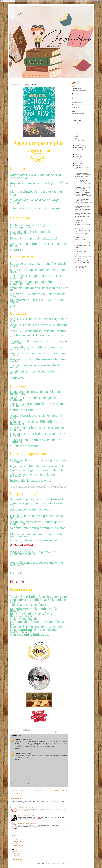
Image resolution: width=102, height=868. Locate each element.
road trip (59, 732)
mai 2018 (77, 156)
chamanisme (24, 732)
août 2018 (77, 150)
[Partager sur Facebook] (28, 730)
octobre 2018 (78, 145)
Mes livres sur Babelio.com (79, 104)
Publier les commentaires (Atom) (26, 793)
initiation (46, 732)
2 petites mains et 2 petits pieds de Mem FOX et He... (83, 203)
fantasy (15, 843)
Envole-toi (77, 247)
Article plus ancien (61, 790)
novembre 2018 (79, 143)
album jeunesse (17, 838)
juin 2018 (77, 154)
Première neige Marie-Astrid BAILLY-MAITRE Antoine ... (82, 191)
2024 (74, 125)
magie (50, 732)
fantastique (31, 732)
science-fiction (17, 845)
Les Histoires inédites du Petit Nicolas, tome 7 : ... (82, 236)
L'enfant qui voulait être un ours (83, 245)
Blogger (67, 863)
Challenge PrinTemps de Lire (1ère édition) (82, 217)
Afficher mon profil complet (79, 90)
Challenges (16, 855)
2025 (74, 123)
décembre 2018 (79, 141)
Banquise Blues (78, 258)
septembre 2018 (79, 147)
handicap (41, 732)
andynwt (56, 863)
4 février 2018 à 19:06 (26, 753)
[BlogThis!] (25, 730)
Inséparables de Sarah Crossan (26, 815)
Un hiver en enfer (79, 220)
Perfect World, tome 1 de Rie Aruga (27, 823)
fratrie (36, 732)
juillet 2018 (78, 152)
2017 (74, 271)
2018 (74, 139)
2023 (74, 127)
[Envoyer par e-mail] (23, 730)
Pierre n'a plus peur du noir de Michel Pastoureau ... (82, 184)
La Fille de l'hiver (79, 228)
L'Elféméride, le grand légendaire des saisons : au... (83, 240)
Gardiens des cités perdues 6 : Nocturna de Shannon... (82, 210)
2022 (74, 130)
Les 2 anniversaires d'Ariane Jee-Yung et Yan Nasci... (82, 181)
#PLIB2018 (17, 732)
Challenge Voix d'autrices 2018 (82, 260)
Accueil (39, 790)
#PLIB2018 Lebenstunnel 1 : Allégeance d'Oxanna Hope (82, 174)
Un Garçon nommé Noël (81, 233)
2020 (75, 134)
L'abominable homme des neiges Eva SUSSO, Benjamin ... (83, 196)
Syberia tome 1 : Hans (80, 251)
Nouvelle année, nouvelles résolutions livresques (81, 267)
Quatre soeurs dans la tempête (83, 243)
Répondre (17, 748)
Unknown (17, 739)
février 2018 (78, 163)
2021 (74, 132)
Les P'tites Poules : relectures (25, 807)
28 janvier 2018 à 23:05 (27, 739)
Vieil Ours (77, 222)
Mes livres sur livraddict (78, 113)
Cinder (76, 249)
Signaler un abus (17, 859)
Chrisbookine (77, 88)
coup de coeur (17, 839)
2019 (74, 136)
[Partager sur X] (26, 730)
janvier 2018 (78, 165)
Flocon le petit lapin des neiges (83, 256)
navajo (54, 732)
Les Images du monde (80, 171)
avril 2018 (77, 159)
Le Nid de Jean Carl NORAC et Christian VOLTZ (82, 207)
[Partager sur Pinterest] (29, 730)
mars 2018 (78, 161)
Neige (76, 254)
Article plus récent (16, 790)
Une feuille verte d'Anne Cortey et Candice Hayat (83, 188)
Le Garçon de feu (16, 798)
